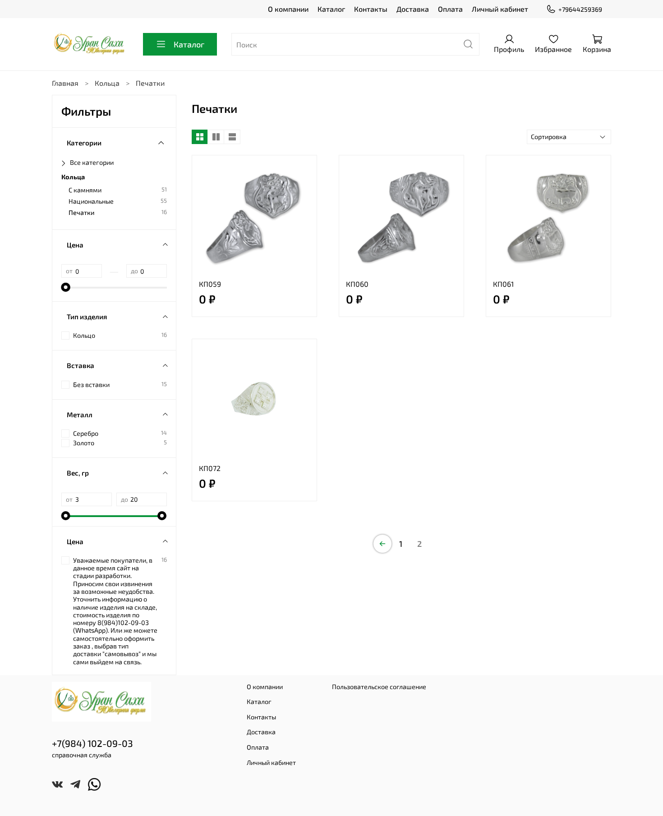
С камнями (85, 190)
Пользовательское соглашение (379, 686)
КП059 (210, 284)
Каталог (331, 9)
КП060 (357, 284)
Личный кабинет (500, 9)
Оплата (450, 9)
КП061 (503, 284)
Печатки (82, 212)
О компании (288, 9)
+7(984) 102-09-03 (92, 743)
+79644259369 (580, 9)
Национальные (91, 201)
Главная (65, 83)
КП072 (210, 468)
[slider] (66, 287)
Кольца (107, 83)
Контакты (370, 9)
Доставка (412, 9)
